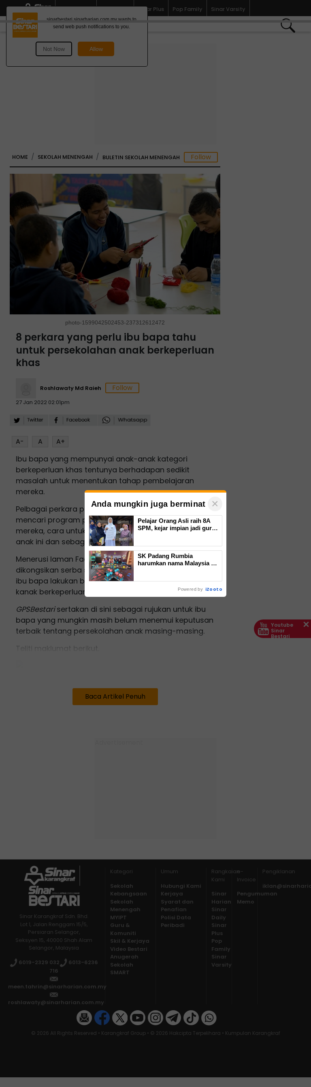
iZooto (213, 589)
